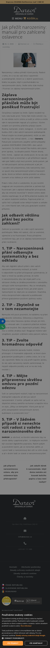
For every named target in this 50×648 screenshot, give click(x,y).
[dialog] (25, 629)
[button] (25, 638)
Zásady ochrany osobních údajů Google (30, 635)
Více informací (26, 626)
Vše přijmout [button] (12, 643)
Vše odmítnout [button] (35, 643)
